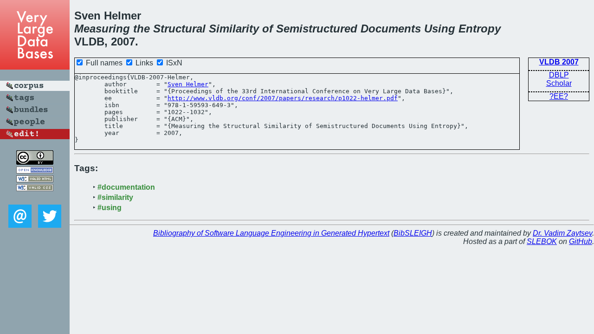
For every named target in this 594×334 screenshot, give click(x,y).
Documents (391, 28)
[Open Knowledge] (34, 171)
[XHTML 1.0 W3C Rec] (34, 180)
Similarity (234, 28)
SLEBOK (542, 241)
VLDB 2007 (559, 62)
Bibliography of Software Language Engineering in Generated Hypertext (271, 233)
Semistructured (316, 28)
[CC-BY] (34, 162)
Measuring (102, 28)
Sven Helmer (188, 84)
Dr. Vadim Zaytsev (562, 233)
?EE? (558, 96)
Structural (179, 28)
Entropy (479, 28)
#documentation (126, 187)
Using (439, 28)
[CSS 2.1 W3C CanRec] (34, 198)
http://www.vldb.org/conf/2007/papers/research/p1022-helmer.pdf (283, 98)
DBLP (559, 75)
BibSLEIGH (413, 233)
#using (109, 208)
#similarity (115, 197)
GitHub (580, 241)
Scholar (559, 83)
